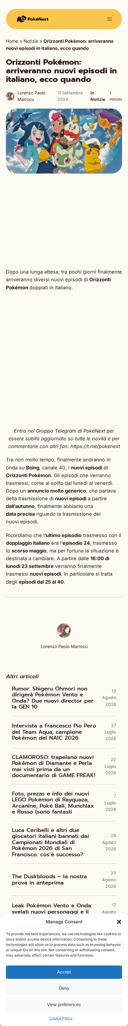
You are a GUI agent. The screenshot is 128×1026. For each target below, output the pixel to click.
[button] (119, 922)
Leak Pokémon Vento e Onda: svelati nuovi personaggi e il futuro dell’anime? (52, 912)
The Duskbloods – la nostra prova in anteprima (49, 879)
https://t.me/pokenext (95, 446)
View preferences (64, 1004)
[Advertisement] (64, 220)
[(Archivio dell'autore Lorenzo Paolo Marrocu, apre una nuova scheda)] (64, 636)
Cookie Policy (61, 1018)
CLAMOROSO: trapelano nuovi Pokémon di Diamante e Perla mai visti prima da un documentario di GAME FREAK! (53, 766)
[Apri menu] (109, 19)
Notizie (31, 41)
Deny (64, 988)
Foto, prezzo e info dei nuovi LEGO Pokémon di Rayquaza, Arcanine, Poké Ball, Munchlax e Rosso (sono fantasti (53, 803)
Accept (64, 971)
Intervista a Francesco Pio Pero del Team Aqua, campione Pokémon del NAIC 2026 (54, 732)
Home (12, 41)
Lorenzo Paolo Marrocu (64, 646)
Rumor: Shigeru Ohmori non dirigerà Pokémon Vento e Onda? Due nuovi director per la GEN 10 (52, 698)
